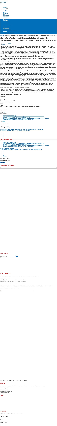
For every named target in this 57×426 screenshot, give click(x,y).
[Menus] (0, 3)
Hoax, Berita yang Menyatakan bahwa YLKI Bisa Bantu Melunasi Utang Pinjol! (18, 119)
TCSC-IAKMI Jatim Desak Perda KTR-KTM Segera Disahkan (15, 130)
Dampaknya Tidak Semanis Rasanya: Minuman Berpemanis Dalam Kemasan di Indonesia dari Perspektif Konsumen (26, 118)
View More (2, 162)
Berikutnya (5, 156)
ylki (4, 112)
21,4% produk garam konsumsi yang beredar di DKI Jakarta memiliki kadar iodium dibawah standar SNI (23, 116)
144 (3, 155)
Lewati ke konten (4, 1)
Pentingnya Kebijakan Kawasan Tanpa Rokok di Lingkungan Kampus (16, 117)
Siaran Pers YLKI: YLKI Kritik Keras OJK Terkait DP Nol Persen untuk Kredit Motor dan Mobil (21, 129)
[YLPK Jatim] (3, 2)
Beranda (2, 35)
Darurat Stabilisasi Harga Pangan (9, 115)
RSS (6, 10)
